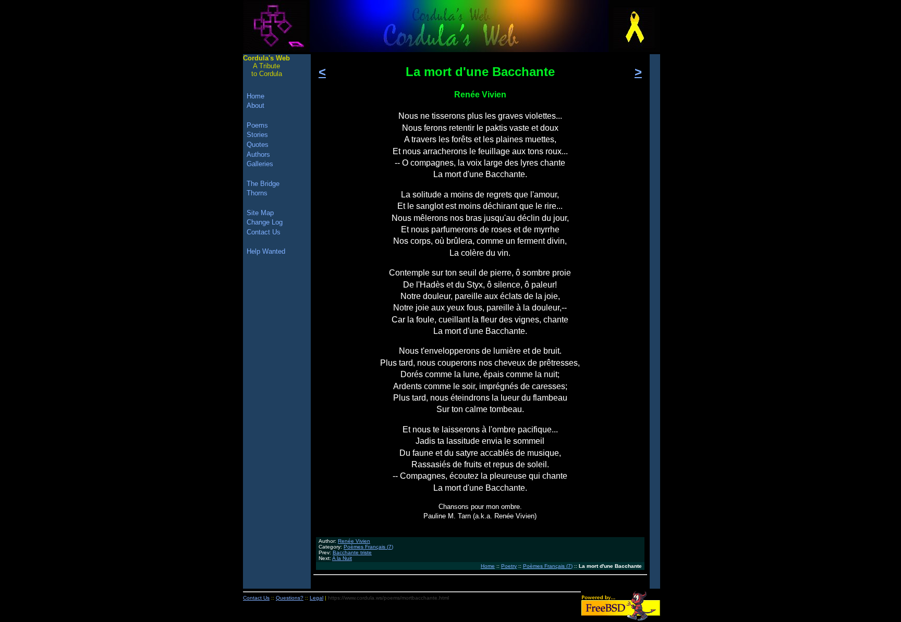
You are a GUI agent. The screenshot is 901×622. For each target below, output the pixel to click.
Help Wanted (266, 251)
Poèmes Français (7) (368, 547)
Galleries (260, 164)
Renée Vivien (354, 541)
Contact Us (264, 232)
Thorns (257, 193)
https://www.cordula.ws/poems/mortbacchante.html (388, 598)
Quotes (258, 144)
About (255, 105)
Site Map (260, 213)
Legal (316, 598)
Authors (258, 154)
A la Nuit (342, 558)
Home (488, 566)
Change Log (265, 222)
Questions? (289, 598)
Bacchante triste (352, 552)
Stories (257, 135)
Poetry (509, 566)
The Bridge (263, 184)
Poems (257, 125)
